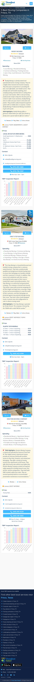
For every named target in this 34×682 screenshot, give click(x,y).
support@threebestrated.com (13, 669)
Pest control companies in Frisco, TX (12, 645)
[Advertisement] (17, 572)
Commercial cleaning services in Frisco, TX (14, 604)
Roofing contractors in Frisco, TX (11, 650)
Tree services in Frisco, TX (10, 655)
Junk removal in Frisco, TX (10, 629)
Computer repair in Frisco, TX (10, 606)
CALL (7, 48)
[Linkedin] (14, 675)
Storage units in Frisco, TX (10, 653)
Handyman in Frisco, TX (9, 619)
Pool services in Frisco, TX (10, 648)
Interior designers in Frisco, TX (11, 627)
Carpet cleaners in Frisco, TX (10, 601)
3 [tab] (17, 411)
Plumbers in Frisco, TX (9, 640)
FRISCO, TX (11, 7)
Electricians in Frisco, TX (9, 637)
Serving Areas (26, 60)
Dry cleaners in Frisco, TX (9, 609)
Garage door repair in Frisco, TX (11, 616)
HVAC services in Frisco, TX (10, 624)
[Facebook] (1, 675)
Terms (9, 677)
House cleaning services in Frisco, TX (13, 622)
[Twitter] (4, 675)
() (21, 53)
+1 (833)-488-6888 (11, 672)
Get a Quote (8, 155)
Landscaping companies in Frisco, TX (13, 632)
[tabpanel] (17, 36)
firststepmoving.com (11, 350)
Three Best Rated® (16, 680)
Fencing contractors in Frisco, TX (11, 611)
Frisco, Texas (7, 597)
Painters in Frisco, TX (8, 642)
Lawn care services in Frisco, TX (11, 635)
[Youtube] (11, 675)
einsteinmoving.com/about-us (13, 508)
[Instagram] (7, 675)
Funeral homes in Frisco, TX (10, 614)
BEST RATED (4, 7)
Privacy (3, 677)
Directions (7, 60)
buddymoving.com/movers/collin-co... (15, 163)
